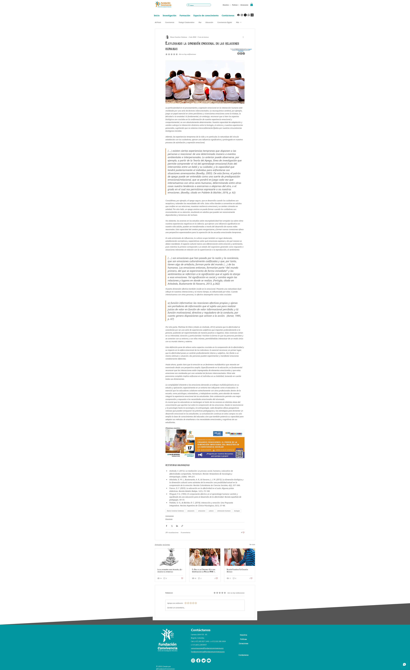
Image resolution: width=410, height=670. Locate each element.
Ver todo (252, 544)
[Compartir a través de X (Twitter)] (172, 526)
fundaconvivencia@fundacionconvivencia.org (207, 651)
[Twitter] (203, 660)
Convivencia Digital (224, 22)
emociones (201, 511)
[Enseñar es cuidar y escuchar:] (239, 557)
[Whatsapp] (248, 15)
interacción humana (224, 511)
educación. (191, 511)
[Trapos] (252, 15)
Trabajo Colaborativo (186, 22)
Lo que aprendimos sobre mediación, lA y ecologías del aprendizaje (169, 570)
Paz (200, 22)
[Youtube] (209, 660)
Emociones (169, 519)
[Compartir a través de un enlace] (182, 526)
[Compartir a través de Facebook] (166, 526)
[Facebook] (238, 15)
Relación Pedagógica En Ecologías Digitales (237, 570)
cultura (211, 511)
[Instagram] (241, 15)
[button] (251, 4)
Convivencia (169, 22)
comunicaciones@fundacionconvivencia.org (207, 648)
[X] (245, 15)
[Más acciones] (243, 37)
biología (237, 511)
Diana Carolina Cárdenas (175, 511)
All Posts (158, 22)
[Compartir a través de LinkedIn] (177, 526)
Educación (209, 22)
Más (237, 22)
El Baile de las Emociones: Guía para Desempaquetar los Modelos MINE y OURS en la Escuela (203, 570)
